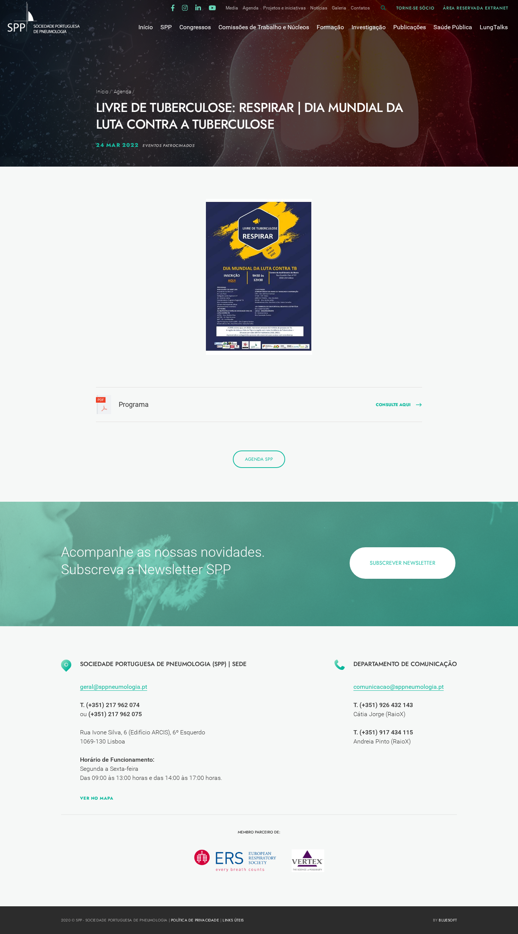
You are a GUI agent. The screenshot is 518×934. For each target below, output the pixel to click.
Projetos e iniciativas (284, 8)
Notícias (318, 8)
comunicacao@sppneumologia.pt (398, 686)
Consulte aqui (393, 405)
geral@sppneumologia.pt (113, 686)
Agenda (251, 8)
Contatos (360, 8)
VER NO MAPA (96, 798)
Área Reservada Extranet (476, 8)
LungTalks (494, 27)
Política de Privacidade (195, 920)
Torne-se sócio (415, 8)
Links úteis (233, 920)
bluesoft (448, 920)
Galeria (339, 8)
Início (102, 91)
